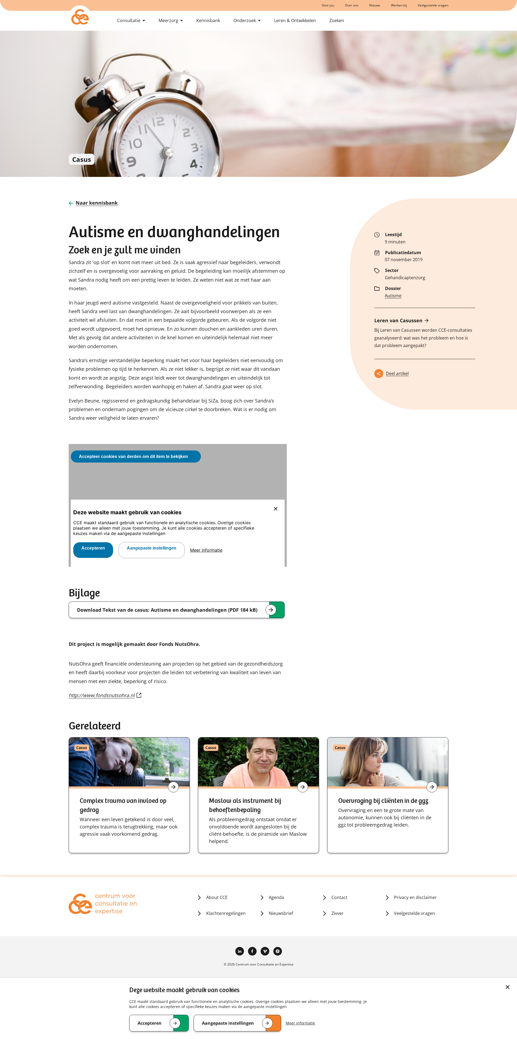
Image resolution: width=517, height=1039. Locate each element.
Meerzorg (168, 20)
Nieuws (374, 5)
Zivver (337, 913)
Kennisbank (208, 20)
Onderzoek (244, 20)
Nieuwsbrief (281, 913)
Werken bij (399, 5)
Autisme (393, 296)
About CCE (217, 897)
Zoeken (336, 20)
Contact (339, 897)
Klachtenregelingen (226, 913)
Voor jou (328, 5)
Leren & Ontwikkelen (295, 20)
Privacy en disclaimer (415, 897)
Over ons (351, 5)
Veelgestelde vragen (433, 5)
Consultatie (128, 20)
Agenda (276, 897)
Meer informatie (300, 1023)
